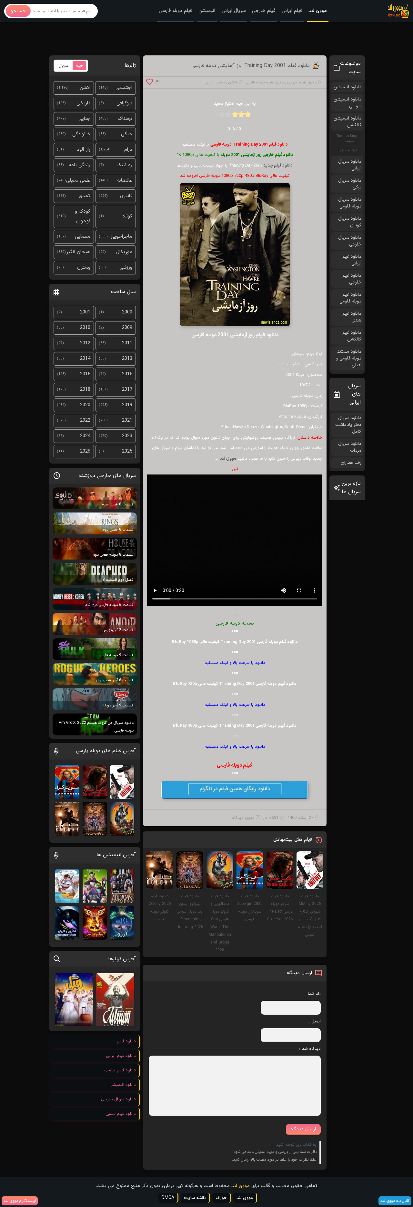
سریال (63, 66)
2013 (127, 358)
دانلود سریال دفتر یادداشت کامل (348, 425)
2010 (85, 327)
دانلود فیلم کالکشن (351, 336)
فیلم (79, 66)
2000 (127, 312)
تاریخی (83, 103)
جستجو (18, 11)
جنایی (220, 82)
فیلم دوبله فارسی (175, 10)
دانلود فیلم (126, 1041)
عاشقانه (124, 180)
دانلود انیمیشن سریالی (347, 103)
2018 (85, 389)
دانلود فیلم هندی (351, 317)
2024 (85, 436)
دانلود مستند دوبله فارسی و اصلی (348, 358)
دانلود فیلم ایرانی (351, 260)
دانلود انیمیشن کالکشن (347, 122)
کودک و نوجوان (82, 216)
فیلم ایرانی (292, 10)
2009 (127, 327)
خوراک (221, 1197)
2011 (127, 343)
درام (209, 82)
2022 (85, 420)
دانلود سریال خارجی (349, 241)
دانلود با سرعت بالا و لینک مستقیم (235, 663)
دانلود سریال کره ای (349, 222)
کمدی (84, 196)
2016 (85, 374)
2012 (85, 343)
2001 (85, 312)
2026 (85, 451)
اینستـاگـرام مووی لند (20, 1201)
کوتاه (127, 216)
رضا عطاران (351, 462)
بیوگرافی (124, 103)
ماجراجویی (121, 236)
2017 (127, 389)
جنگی (126, 134)
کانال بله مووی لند (394, 1201)
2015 (127, 374)
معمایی (82, 236)
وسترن (83, 267)
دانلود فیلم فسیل (121, 1114)
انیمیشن (206, 10)
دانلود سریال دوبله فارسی (349, 203)
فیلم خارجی (263, 10)
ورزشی (125, 267)
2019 (127, 405)
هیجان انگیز (78, 252)
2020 (85, 405)
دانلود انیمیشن (347, 87)
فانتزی (126, 196)
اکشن (232, 82)
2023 (127, 436)
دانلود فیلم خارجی (302, 82)
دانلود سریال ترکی (349, 184)
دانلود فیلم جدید (278, 165)
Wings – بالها (347, 150)
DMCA (168, 1197)
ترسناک (125, 118)
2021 (127, 420)
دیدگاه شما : (310, 1049)
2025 (127, 451)
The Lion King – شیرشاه (347, 138)
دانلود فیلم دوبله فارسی (265, 82)
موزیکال (124, 252)
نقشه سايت (195, 1197)
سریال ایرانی (234, 10)
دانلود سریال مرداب (349, 447)
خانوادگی (81, 134)
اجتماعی (124, 87)
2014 (85, 358)
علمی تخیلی (78, 180)
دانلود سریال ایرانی (349, 165)
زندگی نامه (79, 165)
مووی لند (317, 10)
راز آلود (83, 149)
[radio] (248, 116)
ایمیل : (315, 1021)
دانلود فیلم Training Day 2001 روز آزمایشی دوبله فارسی (250, 66)
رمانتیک (124, 165)
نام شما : (313, 994)
